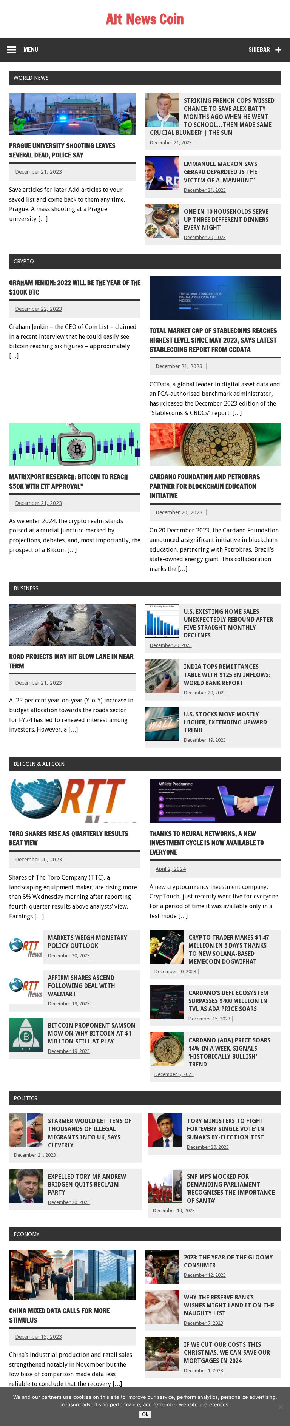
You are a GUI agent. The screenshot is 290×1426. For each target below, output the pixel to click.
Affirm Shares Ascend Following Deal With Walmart (81, 986)
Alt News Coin (145, 19)
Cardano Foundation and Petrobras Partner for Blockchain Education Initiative (205, 486)
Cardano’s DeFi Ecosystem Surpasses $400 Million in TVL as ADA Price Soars (228, 1001)
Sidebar (259, 49)
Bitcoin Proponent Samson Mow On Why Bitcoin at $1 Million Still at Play (92, 1033)
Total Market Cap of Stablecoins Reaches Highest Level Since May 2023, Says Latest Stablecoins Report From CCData (213, 340)
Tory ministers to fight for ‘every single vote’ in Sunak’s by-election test (226, 1129)
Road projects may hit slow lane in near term (71, 661)
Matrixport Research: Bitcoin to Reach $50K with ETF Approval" (68, 481)
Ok (145, 1414)
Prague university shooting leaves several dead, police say (62, 150)
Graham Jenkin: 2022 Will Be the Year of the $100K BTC (74, 287)
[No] (280, 1407)
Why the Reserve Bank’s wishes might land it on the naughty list (229, 1305)
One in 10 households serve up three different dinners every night (226, 219)
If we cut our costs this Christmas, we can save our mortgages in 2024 (227, 1352)
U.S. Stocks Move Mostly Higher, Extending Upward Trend (225, 722)
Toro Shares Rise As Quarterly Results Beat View (68, 838)
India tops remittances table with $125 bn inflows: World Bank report (227, 675)
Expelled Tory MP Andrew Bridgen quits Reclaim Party (87, 1184)
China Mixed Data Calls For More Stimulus (59, 1315)
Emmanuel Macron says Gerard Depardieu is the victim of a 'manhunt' (220, 172)
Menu (30, 49)
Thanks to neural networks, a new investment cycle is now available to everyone (207, 843)
